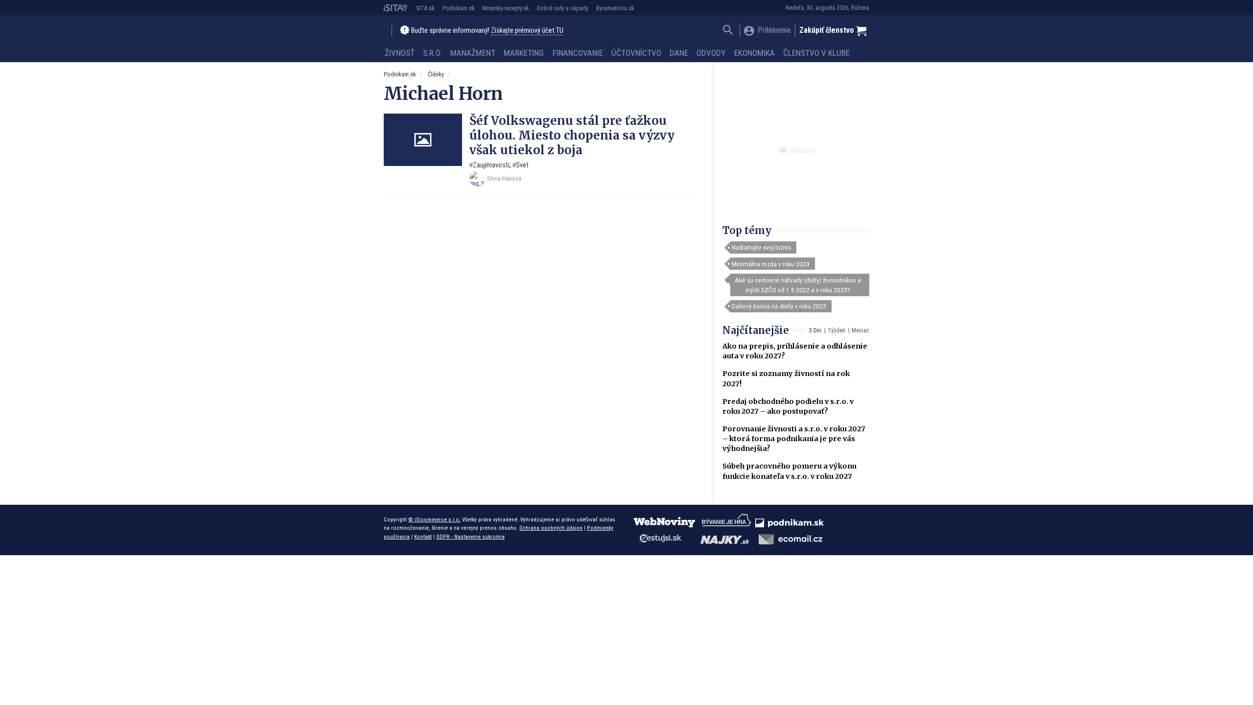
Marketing (524, 53)
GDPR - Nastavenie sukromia (470, 536)
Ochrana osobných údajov (550, 527)
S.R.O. (432, 53)
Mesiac (860, 330)
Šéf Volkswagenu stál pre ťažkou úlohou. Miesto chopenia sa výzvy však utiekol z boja (571, 135)
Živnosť (400, 53)
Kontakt (423, 536)
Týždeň (836, 330)
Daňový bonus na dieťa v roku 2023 (779, 306)
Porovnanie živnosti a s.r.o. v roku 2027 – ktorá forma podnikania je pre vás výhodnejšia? (793, 438)
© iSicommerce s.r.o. (434, 519)
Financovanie (578, 53)
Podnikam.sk (458, 8)
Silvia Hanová (504, 178)
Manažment (472, 53)
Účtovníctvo (636, 53)
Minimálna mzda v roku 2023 (771, 264)
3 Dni (815, 330)
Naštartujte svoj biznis (761, 247)
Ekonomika (754, 53)
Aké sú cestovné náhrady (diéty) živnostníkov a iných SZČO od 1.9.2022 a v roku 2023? (798, 285)
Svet (522, 165)
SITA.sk (425, 8)
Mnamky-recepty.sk (505, 8)
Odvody (710, 53)
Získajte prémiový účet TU (527, 30)
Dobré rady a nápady (562, 8)
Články (436, 74)
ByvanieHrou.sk (615, 8)
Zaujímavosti (491, 165)
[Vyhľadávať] (728, 31)
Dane (679, 53)
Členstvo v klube (816, 53)
